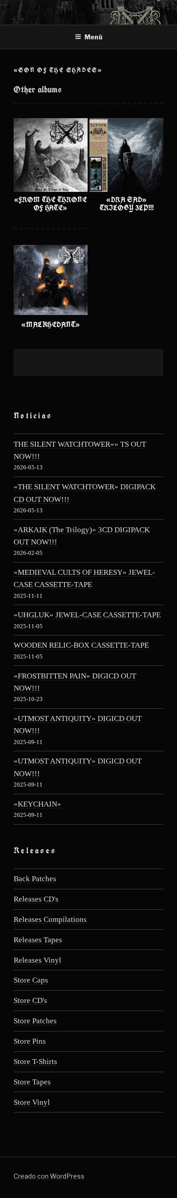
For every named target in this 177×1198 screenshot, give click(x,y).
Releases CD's (36, 899)
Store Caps (31, 980)
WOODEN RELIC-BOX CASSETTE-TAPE (81, 645)
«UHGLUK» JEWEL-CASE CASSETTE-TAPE (87, 615)
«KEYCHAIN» (37, 804)
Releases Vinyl (37, 960)
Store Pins (30, 1041)
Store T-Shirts (35, 1061)
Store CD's (30, 1000)
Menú (93, 37)
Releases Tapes (38, 939)
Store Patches (35, 1021)
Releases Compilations (50, 919)
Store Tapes (32, 1082)
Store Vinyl (32, 1102)
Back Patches (35, 878)
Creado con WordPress (49, 1176)
